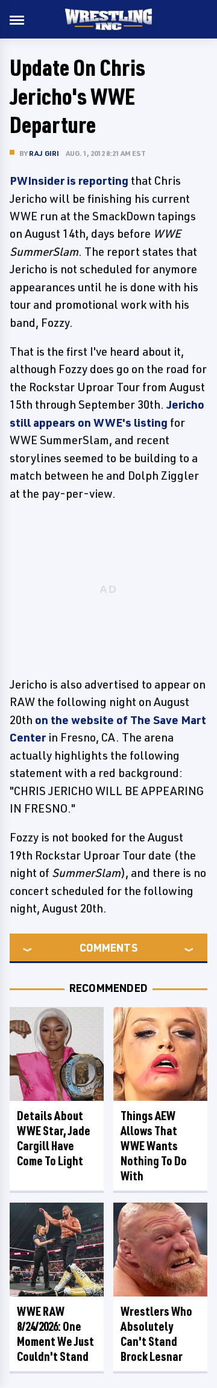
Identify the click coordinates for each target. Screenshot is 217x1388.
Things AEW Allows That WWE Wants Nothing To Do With (154, 1145)
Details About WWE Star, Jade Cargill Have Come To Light (53, 1138)
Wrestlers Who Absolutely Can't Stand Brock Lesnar (156, 1334)
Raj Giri (44, 153)
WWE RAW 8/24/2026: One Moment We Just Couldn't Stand (55, 1334)
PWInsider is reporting (69, 180)
